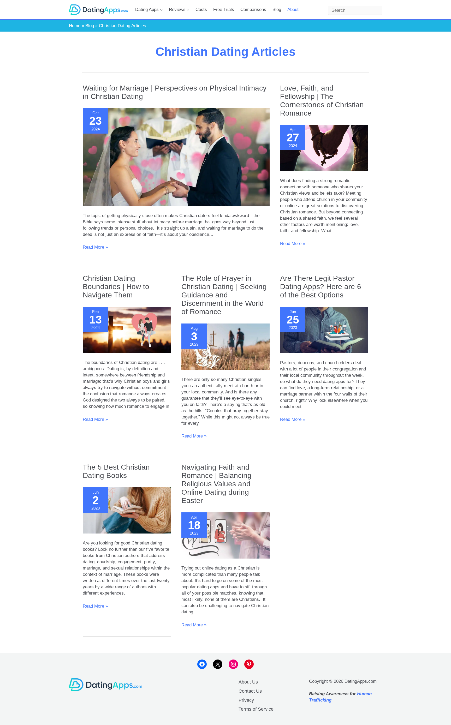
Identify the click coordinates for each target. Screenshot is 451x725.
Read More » (95, 247)
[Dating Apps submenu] (161, 9)
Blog (89, 25)
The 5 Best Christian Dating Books (116, 471)
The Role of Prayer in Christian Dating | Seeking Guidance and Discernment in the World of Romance (224, 295)
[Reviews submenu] (188, 9)
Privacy (246, 700)
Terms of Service (256, 709)
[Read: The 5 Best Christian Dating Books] (127, 510)
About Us (248, 682)
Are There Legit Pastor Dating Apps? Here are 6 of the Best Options (320, 286)
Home (74, 25)
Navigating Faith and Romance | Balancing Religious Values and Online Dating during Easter (216, 484)
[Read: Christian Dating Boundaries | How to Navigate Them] (127, 330)
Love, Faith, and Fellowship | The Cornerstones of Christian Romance (322, 100)
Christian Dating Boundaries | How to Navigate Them (116, 286)
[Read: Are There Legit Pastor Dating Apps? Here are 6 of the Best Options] (324, 330)
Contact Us (250, 691)
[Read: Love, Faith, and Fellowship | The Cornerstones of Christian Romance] (324, 148)
